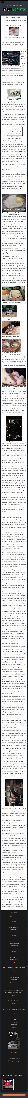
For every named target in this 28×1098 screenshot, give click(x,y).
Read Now (14, 921)
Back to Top (14, 1095)
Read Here (14, 971)
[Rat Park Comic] (14, 1040)
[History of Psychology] (14, 9)
